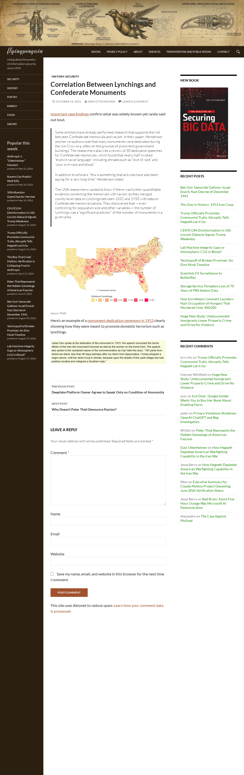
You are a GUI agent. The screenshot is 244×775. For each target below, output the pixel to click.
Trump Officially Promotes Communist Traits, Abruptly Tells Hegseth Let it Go (204, 217)
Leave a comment (135, 101)
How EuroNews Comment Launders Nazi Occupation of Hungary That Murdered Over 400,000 (207, 303)
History (58, 76)
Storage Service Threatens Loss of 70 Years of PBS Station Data (207, 288)
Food (11, 114)
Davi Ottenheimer (101, 101)
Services (154, 51)
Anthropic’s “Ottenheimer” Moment (16, 161)
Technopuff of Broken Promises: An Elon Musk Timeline (206, 262)
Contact (223, 51)
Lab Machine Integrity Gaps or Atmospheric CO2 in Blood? (202, 249)
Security (72, 76)
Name (55, 514)
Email (55, 534)
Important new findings (70, 114)
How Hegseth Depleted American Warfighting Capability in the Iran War (206, 451)
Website (57, 554)
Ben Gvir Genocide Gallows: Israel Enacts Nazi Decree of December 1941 (205, 191)
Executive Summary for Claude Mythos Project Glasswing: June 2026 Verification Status (205, 486)
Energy (12, 106)
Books (96, 51)
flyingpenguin (25, 50)
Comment (60, 452)
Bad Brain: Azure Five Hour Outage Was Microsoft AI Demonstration (207, 503)
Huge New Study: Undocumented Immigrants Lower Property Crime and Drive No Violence (205, 320)
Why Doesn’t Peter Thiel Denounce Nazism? (84, 406)
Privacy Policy (117, 51)
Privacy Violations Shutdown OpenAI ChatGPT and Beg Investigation (208, 417)
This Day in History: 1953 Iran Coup (207, 204)
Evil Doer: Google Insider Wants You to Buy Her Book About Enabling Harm (205, 400)
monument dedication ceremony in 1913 (120, 320)
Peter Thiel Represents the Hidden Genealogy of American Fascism (207, 434)
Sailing (12, 123)
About (138, 51)
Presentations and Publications (189, 51)
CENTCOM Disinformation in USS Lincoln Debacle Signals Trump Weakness (205, 234)
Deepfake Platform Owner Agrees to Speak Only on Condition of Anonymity (108, 389)
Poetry (12, 96)
